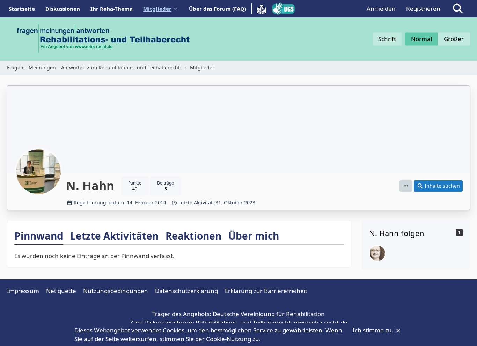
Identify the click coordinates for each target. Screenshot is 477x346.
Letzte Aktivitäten (114, 235)
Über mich (253, 235)
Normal (421, 39)
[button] (405, 186)
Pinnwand (38, 235)
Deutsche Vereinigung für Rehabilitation (269, 314)
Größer (454, 39)
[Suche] (458, 8)
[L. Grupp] (377, 253)
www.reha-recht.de (320, 322)
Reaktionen (193, 235)
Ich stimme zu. (374, 330)
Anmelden (381, 9)
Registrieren (423, 9)
